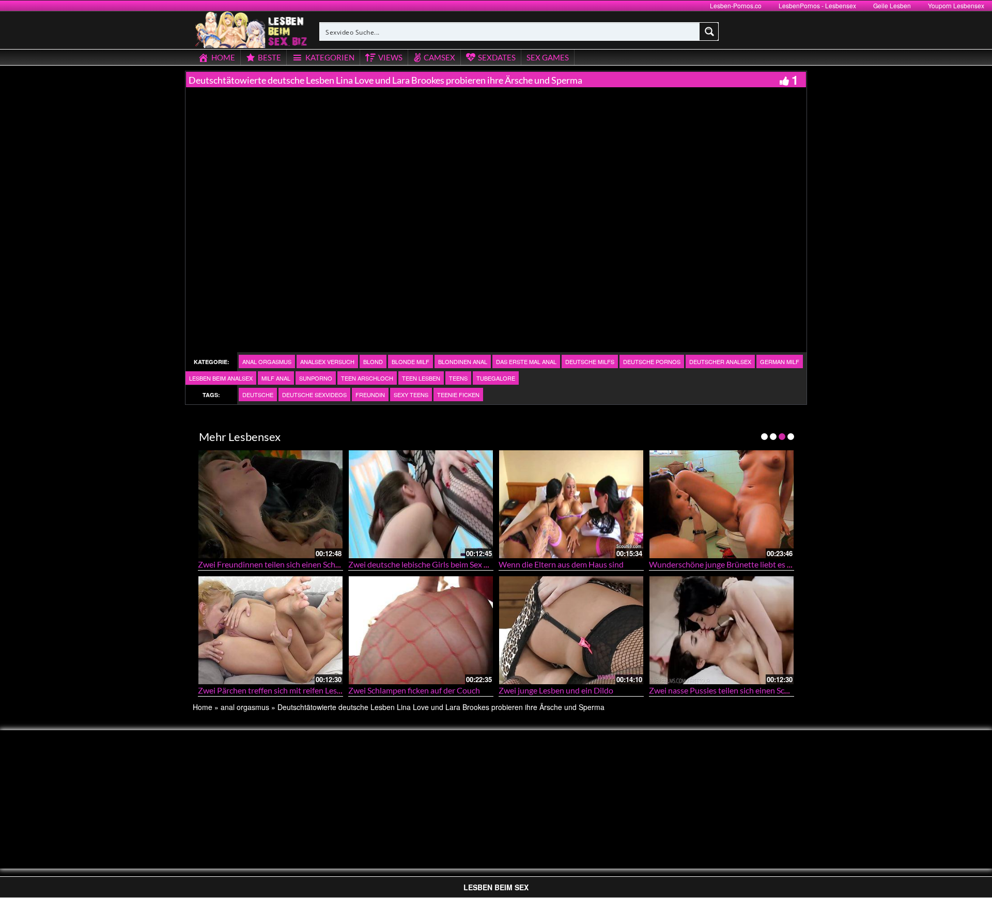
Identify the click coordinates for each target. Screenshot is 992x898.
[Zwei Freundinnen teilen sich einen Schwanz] (270, 504)
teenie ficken (458, 394)
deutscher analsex (720, 361)
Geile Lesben (892, 5)
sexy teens (411, 394)
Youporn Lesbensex (956, 5)
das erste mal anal (526, 361)
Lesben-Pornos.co (736, 5)
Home (202, 707)
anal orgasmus (266, 361)
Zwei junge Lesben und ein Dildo (556, 690)
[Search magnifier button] (709, 31)
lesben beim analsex (221, 378)
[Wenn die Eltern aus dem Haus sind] (571, 504)
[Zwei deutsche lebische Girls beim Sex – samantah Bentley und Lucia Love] (420, 504)
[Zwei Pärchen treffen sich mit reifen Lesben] (270, 630)
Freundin (370, 394)
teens (458, 378)
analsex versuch (327, 361)
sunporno (315, 378)
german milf (779, 361)
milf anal (275, 378)
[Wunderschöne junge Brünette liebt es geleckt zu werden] (721, 504)
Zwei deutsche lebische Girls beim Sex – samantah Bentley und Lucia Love (478, 564)
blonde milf (410, 361)
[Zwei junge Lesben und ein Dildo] (571, 630)
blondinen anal (462, 361)
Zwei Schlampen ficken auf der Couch (414, 690)
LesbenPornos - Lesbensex (817, 5)
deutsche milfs (589, 361)
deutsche (257, 394)
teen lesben (421, 378)
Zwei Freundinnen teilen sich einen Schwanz (276, 564)
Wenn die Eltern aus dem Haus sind (561, 564)
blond (373, 361)
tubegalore (495, 378)
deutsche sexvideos (314, 394)
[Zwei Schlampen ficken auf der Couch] (420, 630)
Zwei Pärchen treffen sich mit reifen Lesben (274, 690)
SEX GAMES (547, 57)
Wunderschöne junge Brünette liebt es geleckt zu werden (749, 564)
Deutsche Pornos (651, 361)
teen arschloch (367, 378)
